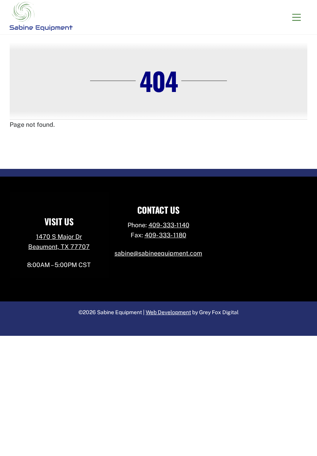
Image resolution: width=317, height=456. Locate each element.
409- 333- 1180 (165, 235)
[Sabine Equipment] (41, 27)
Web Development (168, 312)
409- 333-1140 (168, 225)
